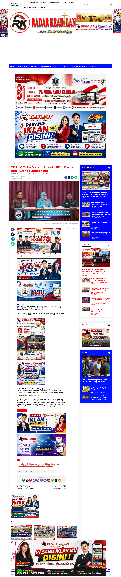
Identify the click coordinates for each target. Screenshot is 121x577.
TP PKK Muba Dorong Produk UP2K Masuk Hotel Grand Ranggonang (37, 472)
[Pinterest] (30, 480)
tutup (16, 541)
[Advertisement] (60, 50)
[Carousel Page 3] (96, 345)
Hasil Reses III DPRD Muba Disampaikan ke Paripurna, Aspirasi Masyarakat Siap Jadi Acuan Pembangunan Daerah (94, 339)
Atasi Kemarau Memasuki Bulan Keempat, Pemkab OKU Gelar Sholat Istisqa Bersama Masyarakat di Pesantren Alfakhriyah (100, 203)
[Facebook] (23, 480)
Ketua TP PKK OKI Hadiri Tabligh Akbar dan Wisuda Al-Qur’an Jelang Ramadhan (100, 388)
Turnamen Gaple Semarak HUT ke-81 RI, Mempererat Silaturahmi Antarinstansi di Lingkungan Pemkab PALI (100, 279)
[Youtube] (48, 480)
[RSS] (59, 480)
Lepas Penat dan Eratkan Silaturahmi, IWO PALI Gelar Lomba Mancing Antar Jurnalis (95, 193)
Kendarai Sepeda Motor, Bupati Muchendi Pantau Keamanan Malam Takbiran (100, 396)
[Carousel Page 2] (94, 345)
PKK (23, 178)
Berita (12, 178)
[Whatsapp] (75, 177)
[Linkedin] (45, 480)
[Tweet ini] (69, 177)
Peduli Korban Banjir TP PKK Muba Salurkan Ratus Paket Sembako (27, 486)
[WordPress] (37, 480)
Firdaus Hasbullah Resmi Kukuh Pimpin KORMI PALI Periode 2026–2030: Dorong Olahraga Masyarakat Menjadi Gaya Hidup (94, 271)
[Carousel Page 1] (91, 345)
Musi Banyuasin (17, 178)
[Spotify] (52, 480)
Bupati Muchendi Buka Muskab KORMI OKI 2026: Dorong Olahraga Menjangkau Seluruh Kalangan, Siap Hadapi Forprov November (100, 289)
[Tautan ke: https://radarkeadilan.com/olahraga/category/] (109, 245)
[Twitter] (27, 480)
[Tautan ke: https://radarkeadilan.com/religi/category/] (109, 353)
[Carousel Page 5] (100, 345)
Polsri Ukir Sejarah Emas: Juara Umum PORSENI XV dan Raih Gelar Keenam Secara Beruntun (100, 299)
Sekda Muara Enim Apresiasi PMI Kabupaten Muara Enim (57, 486)
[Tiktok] (56, 480)
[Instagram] (41, 480)
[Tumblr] (34, 480)
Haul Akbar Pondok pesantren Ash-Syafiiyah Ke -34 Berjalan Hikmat (94, 381)
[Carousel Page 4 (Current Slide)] (98, 345)
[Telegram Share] (72, 177)
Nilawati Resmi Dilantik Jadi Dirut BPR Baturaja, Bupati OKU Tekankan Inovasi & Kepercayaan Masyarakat (100, 223)
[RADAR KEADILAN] (42, 23)
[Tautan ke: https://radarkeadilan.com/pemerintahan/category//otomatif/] (109, 168)
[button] (110, 4)
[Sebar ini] (65, 177)
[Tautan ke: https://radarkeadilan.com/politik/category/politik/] (109, 325)
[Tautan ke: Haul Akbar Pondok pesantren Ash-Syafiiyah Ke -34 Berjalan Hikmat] (96, 366)
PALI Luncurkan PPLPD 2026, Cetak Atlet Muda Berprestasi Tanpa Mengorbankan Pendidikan (99, 309)
